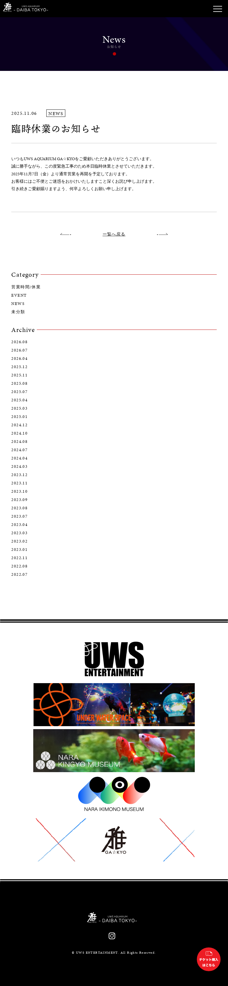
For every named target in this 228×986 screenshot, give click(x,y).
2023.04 (19, 525)
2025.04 (19, 400)
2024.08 (19, 442)
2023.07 (19, 516)
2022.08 (19, 566)
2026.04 (19, 359)
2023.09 (19, 500)
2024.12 (19, 425)
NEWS (18, 304)
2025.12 (19, 367)
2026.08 (19, 342)
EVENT (19, 295)
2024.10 (19, 433)
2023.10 (19, 491)
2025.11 (19, 375)
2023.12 (19, 475)
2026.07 (19, 350)
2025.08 (19, 383)
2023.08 (19, 508)
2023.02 (19, 541)
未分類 (18, 312)
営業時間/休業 (26, 287)
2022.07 (19, 574)
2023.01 (19, 550)
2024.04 (19, 458)
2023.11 (19, 483)
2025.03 (19, 408)
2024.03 (19, 467)
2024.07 (19, 450)
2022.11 (19, 558)
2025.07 (19, 392)
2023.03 (19, 533)
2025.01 (19, 417)
